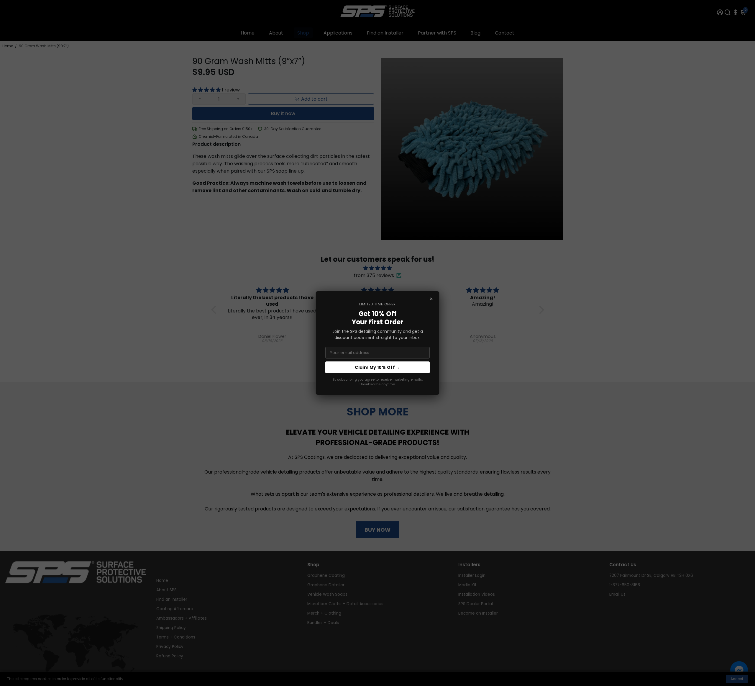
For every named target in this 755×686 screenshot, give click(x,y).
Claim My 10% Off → (377, 367)
